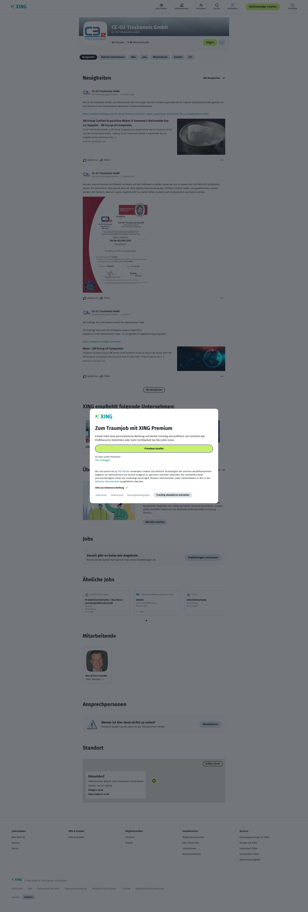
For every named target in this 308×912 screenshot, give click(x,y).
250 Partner (124, 471)
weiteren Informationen (107, 481)
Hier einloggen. (103, 460)
